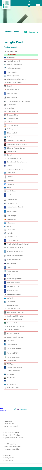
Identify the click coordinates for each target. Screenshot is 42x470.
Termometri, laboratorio (15, 348)
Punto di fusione (12, 275)
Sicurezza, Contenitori (14, 323)
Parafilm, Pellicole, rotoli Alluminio (18, 244)
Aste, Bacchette (12, 72)
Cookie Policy (8, 460)
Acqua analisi (11, 58)
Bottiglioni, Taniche (13, 89)
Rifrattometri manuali (14, 295)
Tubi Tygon (10, 364)
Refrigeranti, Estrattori (14, 286)
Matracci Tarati (12, 211)
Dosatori (9, 177)
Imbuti (9, 188)
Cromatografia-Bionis (14, 158)
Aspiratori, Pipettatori (14, 68)
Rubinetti (10, 298)
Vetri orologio (11, 384)
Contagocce (11, 137)
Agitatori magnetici (13, 61)
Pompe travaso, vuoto (14, 260)
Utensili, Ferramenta (13, 371)
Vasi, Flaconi (11, 378)
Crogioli (9, 155)
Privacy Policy (9, 458)
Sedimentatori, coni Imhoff (15, 312)
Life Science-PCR (12, 203)
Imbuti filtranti (11, 191)
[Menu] (38, 5)
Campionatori (11, 105)
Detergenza (11, 173)
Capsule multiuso (12, 115)
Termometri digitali (13, 357)
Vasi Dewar (10, 374)
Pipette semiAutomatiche (15, 256)
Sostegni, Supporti (13, 333)
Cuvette (9, 166)
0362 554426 (11, 444)
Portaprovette (11, 263)
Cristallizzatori (11, 152)
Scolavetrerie (11, 302)
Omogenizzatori (12, 236)
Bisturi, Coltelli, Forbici (14, 83)
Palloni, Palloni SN (12, 240)
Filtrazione (10, 184)
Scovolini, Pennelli (12, 305)
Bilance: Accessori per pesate (16, 79)
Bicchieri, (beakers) (13, 76)
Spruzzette (10, 341)
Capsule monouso (12, 111)
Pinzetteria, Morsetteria (15, 247)
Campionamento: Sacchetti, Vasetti (18, 101)
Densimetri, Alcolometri (15, 169)
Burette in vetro (12, 93)
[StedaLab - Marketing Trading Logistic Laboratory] (6, 4)
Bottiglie (9, 86)
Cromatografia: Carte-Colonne (17, 162)
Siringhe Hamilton (13, 330)
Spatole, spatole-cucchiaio (15, 337)
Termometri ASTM (13, 353)
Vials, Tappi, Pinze (13, 388)
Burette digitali (12, 98)
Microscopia (11, 223)
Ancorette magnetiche (14, 64)
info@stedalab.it (15, 446)
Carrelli (9, 122)
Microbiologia (11, 220)
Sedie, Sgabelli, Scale (13, 309)
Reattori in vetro (12, 291)
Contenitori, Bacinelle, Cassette (17, 144)
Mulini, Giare (11, 230)
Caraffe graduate (12, 118)
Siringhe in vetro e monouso (16, 326)
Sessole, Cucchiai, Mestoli (15, 316)
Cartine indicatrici (12, 125)
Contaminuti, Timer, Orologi (16, 140)
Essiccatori (10, 181)
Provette (9, 267)
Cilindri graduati (12, 133)
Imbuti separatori (12, 195)
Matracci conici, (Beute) (15, 207)
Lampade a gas (12, 199)
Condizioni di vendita (11, 449)
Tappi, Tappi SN (12, 344)
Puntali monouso (12, 271)
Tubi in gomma (11, 361)
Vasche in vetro (12, 381)
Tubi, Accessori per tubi (14, 367)
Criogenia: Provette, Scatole (16, 148)
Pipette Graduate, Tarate (15, 251)
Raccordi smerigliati (13, 282)
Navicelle (10, 233)
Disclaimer (7, 455)
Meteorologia (11, 216)
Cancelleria (10, 108)
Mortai (9, 226)
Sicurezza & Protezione (14, 319)
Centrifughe (11, 129)
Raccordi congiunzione (14, 279)
